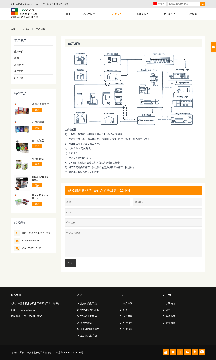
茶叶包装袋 (38, 140)
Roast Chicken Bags (40, 178)
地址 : (14, 303)
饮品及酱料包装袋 (89, 309)
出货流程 (19, 77)
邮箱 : (14, 309)
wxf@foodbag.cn (24, 4)
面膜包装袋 (38, 122)
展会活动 (170, 316)
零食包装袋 (86, 322)
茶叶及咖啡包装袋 (89, 329)
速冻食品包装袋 (88, 335)
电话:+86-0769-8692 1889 (54, 4)
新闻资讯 (141, 14)
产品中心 (87, 14)
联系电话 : (16, 316)
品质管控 (19, 64)
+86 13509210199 (31, 248)
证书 (168, 309)
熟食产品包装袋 (88, 303)
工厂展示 (114, 14)
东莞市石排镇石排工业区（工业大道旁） (39, 303)
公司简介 (170, 303)
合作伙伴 (170, 322)
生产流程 (19, 71)
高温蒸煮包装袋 (40, 104)
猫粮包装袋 (38, 158)
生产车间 (19, 51)
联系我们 (194, 14)
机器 (16, 58)
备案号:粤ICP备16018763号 (69, 352)
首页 (68, 14)
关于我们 (168, 14)
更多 (37, 109)
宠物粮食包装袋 (88, 316)
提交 (70, 263)
